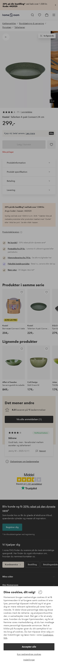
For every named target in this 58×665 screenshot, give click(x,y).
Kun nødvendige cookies (29, 654)
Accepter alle (29, 646)
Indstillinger (29, 659)
